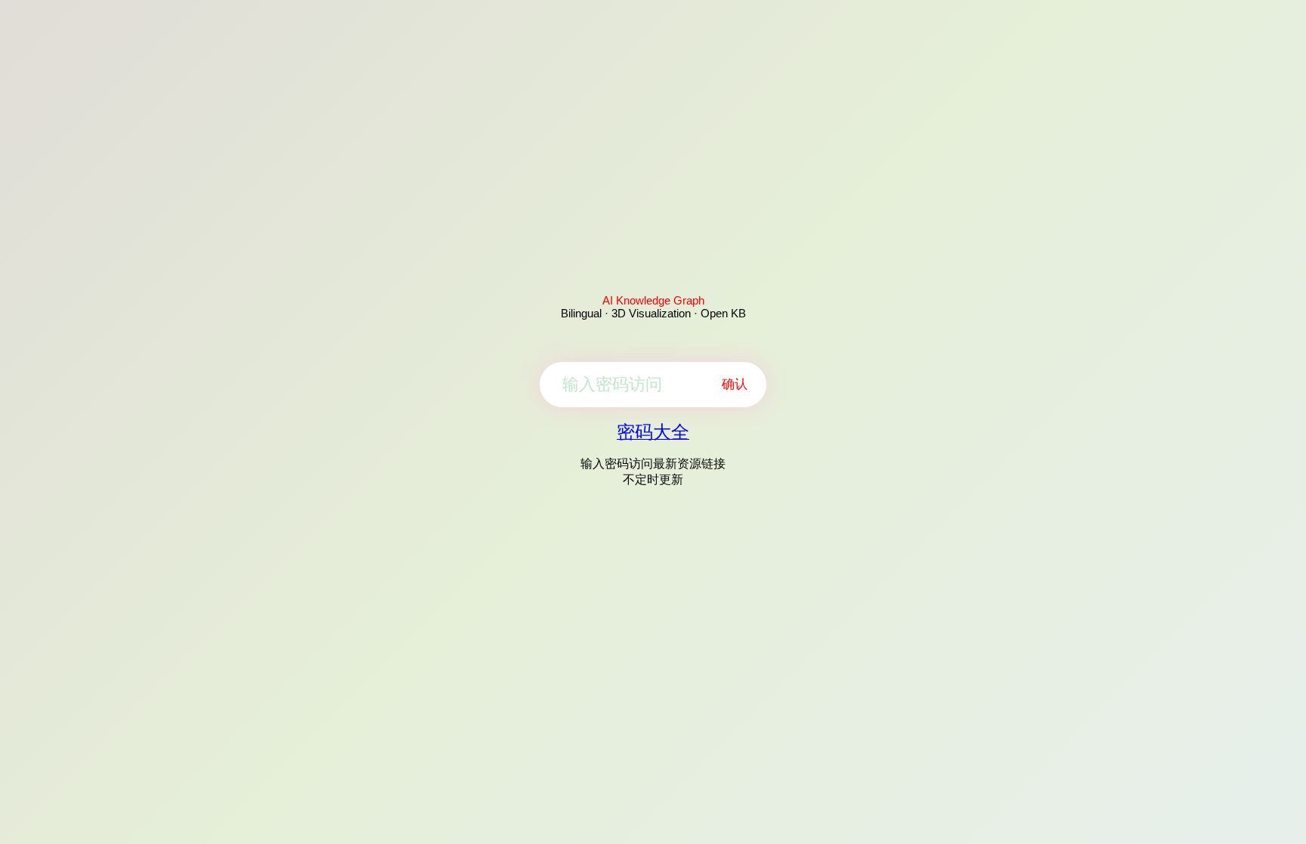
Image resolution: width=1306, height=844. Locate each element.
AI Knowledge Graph (653, 300)
